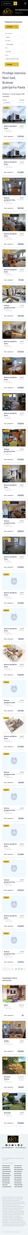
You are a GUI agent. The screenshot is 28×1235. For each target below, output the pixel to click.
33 (16, 969)
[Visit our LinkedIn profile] (19, 1145)
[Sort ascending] (20, 102)
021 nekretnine (5, 1167)
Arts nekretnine (6, 1182)
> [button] (24, 969)
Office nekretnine (6, 1171)
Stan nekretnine (6, 1177)
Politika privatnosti (8, 1147)
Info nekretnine (18, 1167)
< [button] (3, 969)
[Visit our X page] (15, 1145)
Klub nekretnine (6, 1173)
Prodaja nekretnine (6, 1186)
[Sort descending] (23, 102)
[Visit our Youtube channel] (12, 1145)
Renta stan (4, 1184)
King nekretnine (6, 1181)
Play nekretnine (6, 1179)
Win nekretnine (17, 1175)
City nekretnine (18, 1165)
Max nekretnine (18, 1179)
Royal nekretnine (6, 1169)
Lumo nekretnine (18, 1186)
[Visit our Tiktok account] (22, 1145)
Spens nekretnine (6, 1175)
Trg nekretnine (17, 1181)
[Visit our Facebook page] (6, 1145)
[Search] (15, 3)
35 (22, 969)
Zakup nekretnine (18, 1184)
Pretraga (9, 64)
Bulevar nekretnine (18, 1169)
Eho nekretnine (17, 1173)
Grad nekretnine (6, 1165)
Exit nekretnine (17, 1177)
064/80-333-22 (19, 13)
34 (19, 969)
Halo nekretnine (18, 1171)
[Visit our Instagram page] (9, 1145)
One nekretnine (18, 1182)
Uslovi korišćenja (20, 1147)
